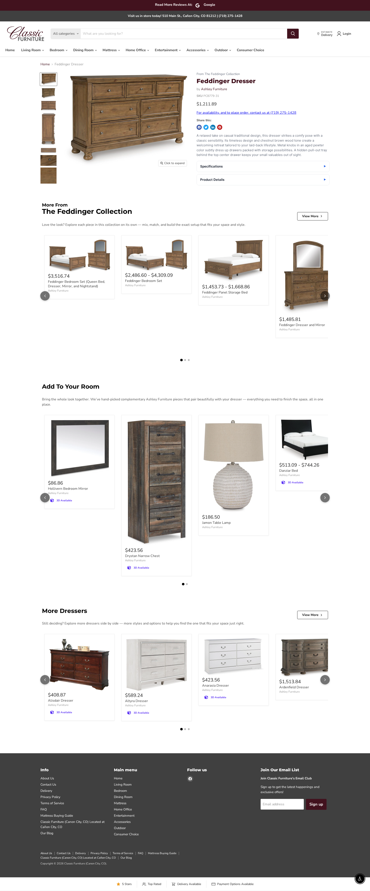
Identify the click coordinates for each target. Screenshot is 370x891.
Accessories (196, 50)
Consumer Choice (250, 50)
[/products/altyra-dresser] (156, 665)
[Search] (293, 34)
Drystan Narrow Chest (142, 556)
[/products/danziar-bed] (310, 440)
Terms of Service (52, 803)
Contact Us (48, 784)
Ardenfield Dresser (294, 687)
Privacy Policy (50, 797)
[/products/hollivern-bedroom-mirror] (79, 449)
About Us (47, 778)
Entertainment (166, 50)
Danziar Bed (288, 470)
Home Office (136, 50)
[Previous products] (45, 296)
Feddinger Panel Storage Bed (225, 292)
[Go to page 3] (189, 360)
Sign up (316, 804)
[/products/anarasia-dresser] (233, 657)
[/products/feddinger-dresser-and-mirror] (310, 277)
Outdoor (222, 50)
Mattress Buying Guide (56, 815)
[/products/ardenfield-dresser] (310, 658)
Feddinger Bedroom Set (143, 281)
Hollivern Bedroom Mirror (68, 488)
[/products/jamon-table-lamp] (233, 466)
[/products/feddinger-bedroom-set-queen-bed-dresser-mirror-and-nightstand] (79, 256)
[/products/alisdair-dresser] (79, 665)
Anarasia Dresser (215, 685)
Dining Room (83, 50)
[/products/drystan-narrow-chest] (156, 483)
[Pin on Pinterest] (219, 127)
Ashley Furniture (214, 89)
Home (10, 50)
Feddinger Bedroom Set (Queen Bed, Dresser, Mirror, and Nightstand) (76, 284)
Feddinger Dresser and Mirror (302, 325)
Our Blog (46, 833)
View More (310, 216)
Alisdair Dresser (60, 700)
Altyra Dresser (136, 701)
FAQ (43, 809)
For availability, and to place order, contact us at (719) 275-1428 (246, 112)
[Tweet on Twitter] (206, 127)
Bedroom (57, 50)
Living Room (31, 50)
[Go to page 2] (185, 360)
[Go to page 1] (181, 360)
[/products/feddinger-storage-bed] (233, 261)
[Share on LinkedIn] (212, 127)
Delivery (46, 791)
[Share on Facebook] (199, 127)
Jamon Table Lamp (216, 522)
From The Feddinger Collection (218, 74)
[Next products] (325, 296)
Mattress (110, 50)
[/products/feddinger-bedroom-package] (156, 255)
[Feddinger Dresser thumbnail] (48, 79)
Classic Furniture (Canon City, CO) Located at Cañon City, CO (78, 858)
